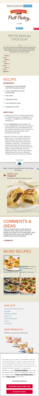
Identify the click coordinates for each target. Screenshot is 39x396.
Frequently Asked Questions (14, 309)
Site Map (7, 311)
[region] (19, 374)
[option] (19, 277)
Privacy (6, 321)
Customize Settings (21, 370)
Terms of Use (10, 376)
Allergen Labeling (10, 314)
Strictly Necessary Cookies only (19, 386)
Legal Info (7, 316)
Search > (28, 5)
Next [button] (36, 275)
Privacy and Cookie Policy (24, 374)
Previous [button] (2, 275)
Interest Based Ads (10, 318)
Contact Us (8, 323)
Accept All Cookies (19, 391)
